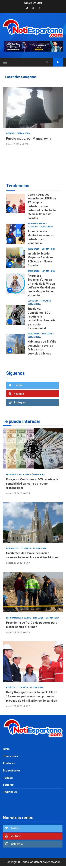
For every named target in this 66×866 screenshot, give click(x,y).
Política (11, 687)
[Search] (47, 62)
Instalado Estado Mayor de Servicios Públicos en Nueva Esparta (15, 257)
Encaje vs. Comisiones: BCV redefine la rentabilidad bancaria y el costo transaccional (15, 315)
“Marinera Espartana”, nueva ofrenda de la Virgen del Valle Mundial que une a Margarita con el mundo (15, 284)
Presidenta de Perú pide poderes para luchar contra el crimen (33, 592)
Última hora (23, 133)
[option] (33, 203)
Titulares (33, 227)
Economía (33, 301)
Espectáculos (12, 770)
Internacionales (37, 224)
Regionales (34, 249)
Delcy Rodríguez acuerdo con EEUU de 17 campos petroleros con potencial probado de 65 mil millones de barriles (15, 203)
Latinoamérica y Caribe (18, 618)
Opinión (10, 133)
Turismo (8, 784)
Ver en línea (58, 62)
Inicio (6, 749)
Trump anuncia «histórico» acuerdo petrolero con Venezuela (15, 234)
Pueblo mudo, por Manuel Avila (33, 107)
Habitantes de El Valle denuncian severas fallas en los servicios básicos (15, 344)
